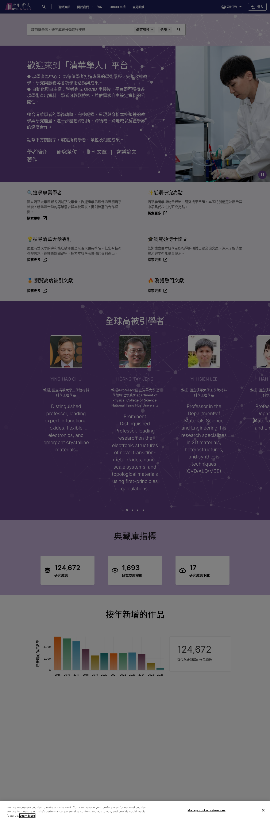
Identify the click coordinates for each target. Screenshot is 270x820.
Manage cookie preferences (206, 810)
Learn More (27, 815)
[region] (135, 810)
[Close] (263, 810)
